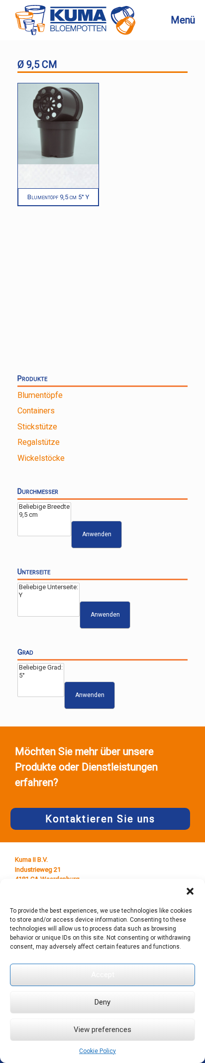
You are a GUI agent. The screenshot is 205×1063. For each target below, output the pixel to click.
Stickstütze (37, 426)
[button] (190, 891)
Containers (36, 410)
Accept (102, 974)
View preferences (102, 1029)
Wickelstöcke (41, 458)
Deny (102, 1002)
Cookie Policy (97, 1051)
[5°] (41, 676)
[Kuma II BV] (75, 20)
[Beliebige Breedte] (44, 507)
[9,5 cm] (44, 515)
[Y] (48, 595)
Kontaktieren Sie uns (100, 819)
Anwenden (96, 534)
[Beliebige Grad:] (41, 668)
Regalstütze (38, 442)
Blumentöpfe (40, 395)
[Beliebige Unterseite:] (48, 587)
